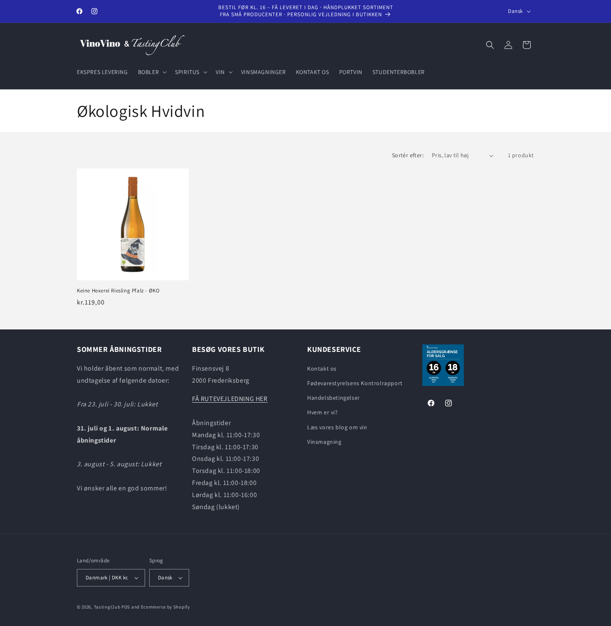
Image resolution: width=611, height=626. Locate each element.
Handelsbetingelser (333, 397)
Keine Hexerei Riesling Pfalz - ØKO (118, 290)
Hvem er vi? (322, 412)
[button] (151, 72)
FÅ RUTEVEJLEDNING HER (230, 398)
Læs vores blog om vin (337, 427)
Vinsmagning (324, 441)
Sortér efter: (408, 155)
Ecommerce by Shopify (165, 607)
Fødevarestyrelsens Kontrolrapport (355, 383)
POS (125, 607)
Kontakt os (322, 368)
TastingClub (107, 607)
